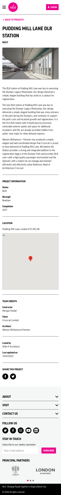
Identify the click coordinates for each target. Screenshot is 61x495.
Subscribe (48, 450)
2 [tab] (30, 480)
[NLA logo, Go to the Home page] (13, 7)
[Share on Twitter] (13, 376)
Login (53, 7)
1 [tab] (28, 480)
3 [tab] (33, 480)
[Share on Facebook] (5, 376)
